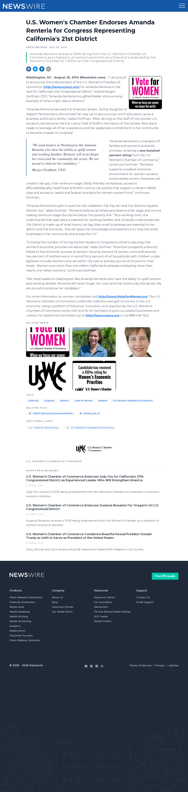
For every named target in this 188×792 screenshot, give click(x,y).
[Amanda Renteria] (94, 341)
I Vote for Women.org (45, 427)
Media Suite (17, 606)
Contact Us (143, 597)
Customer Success (21, 635)
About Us (57, 597)
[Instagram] (102, 666)
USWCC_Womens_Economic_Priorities (52, 413)
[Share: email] (48, 69)
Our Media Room (62, 611)
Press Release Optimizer (25, 640)
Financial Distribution (22, 602)
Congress (49, 400)
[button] (182, 6)
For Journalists (103, 602)
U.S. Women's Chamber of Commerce (133, 400)
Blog (55, 602)
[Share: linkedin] (42, 69)
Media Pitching (19, 616)
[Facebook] (86, 666)
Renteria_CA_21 (91, 413)
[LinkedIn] (96, 666)
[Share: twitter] (35, 69)
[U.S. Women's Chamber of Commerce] (48, 375)
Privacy (160, 665)
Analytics (15, 625)
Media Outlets (102, 621)
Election (64, 400)
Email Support (145, 602)
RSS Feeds (101, 616)
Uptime (173, 665)
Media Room (17, 630)
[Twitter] (91, 666)
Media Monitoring (20, 621)
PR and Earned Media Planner (112, 611)
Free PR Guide (165, 576)
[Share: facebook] (29, 69)
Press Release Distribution (26, 597)
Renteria (102, 400)
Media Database (20, 611)
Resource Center (104, 597)
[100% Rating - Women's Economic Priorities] (94, 375)
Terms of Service (140, 665)
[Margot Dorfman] (140, 341)
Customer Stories (62, 606)
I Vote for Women (84, 400)
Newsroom (101, 606)
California (33, 400)
